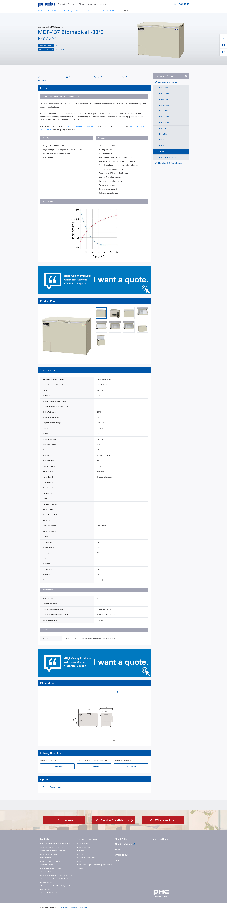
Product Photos (74, 77)
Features (43, 77)
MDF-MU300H (164, 117)
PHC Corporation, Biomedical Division (48, 11)
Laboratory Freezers (93, 11)
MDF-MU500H (164, 122)
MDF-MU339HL (164, 94)
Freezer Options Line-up (53, 787)
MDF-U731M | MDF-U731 (167, 157)
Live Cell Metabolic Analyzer (50, 893)
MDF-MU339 (163, 88)
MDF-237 (162, 146)
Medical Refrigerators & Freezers (73, 11)
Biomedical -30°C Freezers (111, 11)
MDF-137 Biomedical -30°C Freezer (83, 127)
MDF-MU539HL (164, 105)
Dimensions (129, 77)
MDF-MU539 (163, 99)
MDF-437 (161, 151)
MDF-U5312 (163, 134)
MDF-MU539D (164, 111)
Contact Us (44, 81)
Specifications (102, 77)
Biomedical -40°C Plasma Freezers (170, 163)
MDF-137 (162, 140)
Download (59, 766)
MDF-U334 (162, 128)
